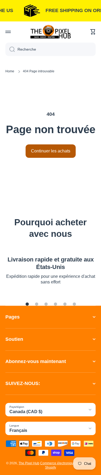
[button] (93, 32)
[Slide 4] (55, 304)
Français (18, 430)
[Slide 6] (74, 304)
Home (9, 71)
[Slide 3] (46, 304)
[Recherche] (10, 49)
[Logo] (50, 32)
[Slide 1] (27, 304)
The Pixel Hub (29, 463)
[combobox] (50, 49)
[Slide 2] (36, 304)
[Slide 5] (65, 304)
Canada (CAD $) (25, 411)
